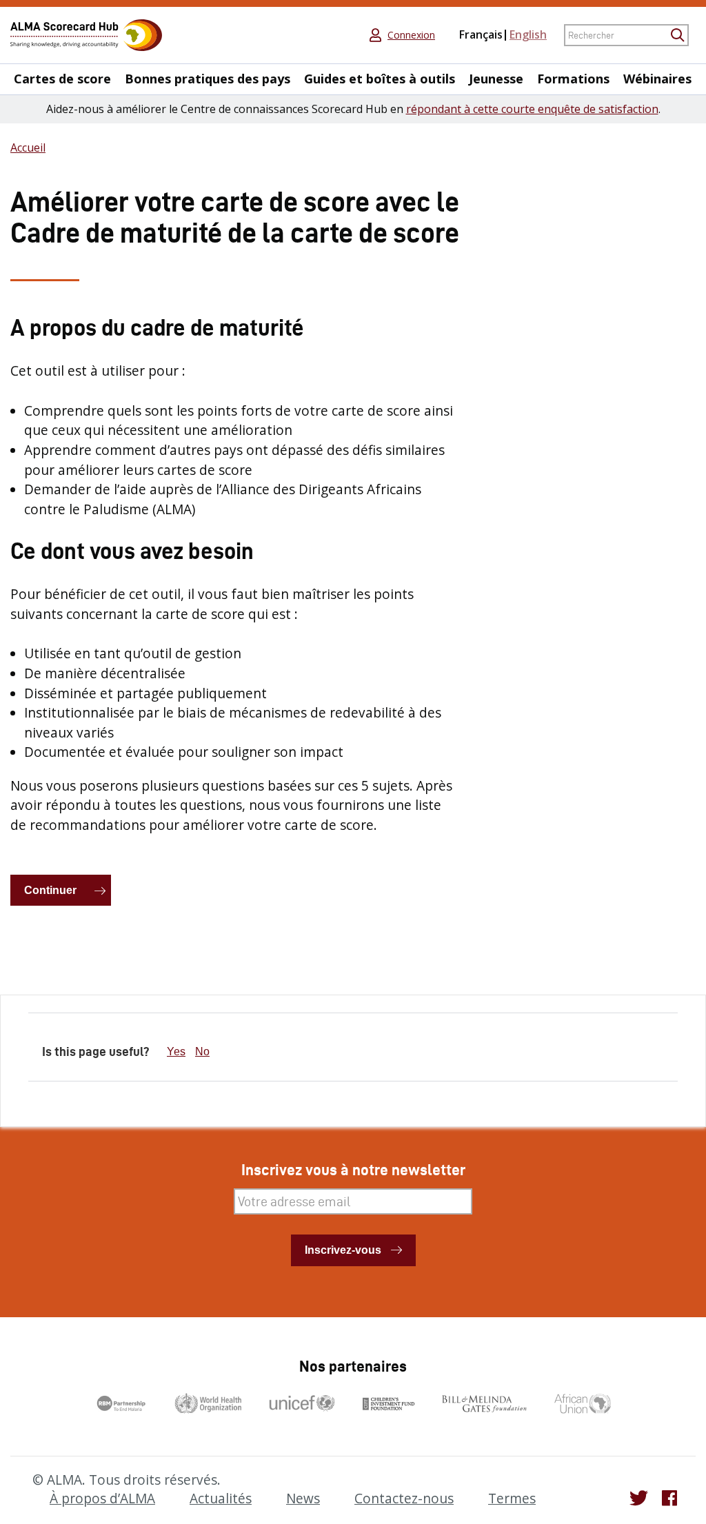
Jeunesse (496, 79)
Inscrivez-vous (343, 1250)
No (202, 1051)
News (303, 1498)
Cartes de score (62, 79)
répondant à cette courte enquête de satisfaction (532, 108)
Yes (176, 1051)
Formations (573, 79)
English (528, 34)
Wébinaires (657, 79)
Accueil (28, 147)
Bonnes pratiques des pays (207, 79)
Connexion (411, 35)
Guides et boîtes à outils (379, 79)
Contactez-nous (404, 1498)
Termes (512, 1498)
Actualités (221, 1498)
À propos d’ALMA (102, 1498)
